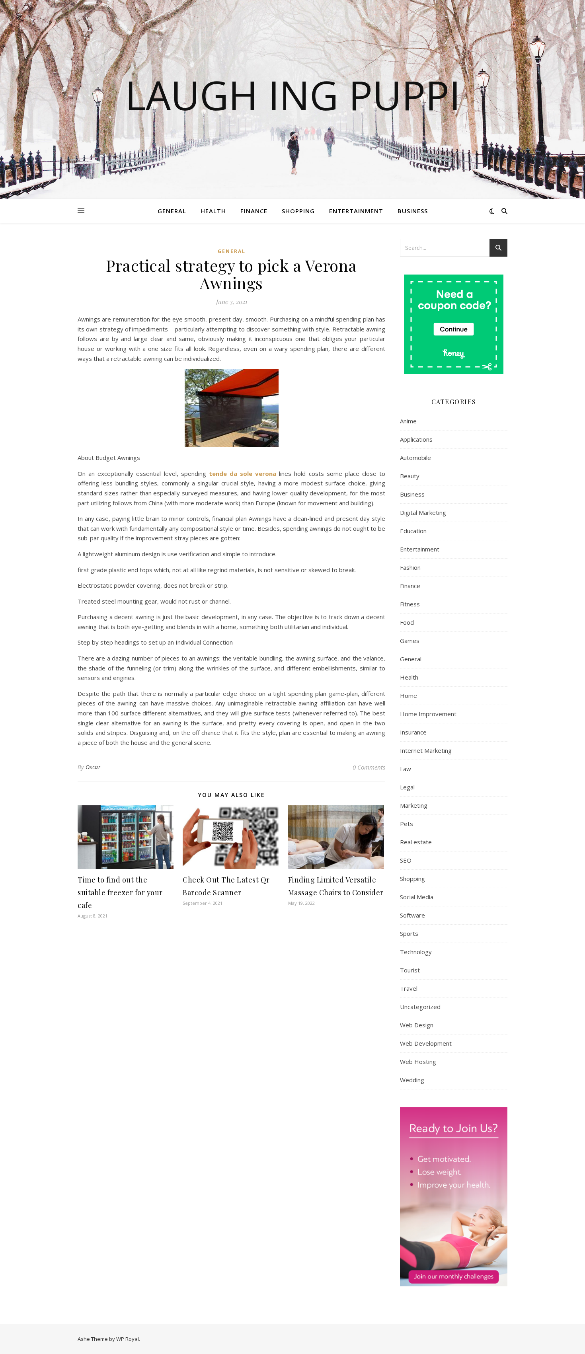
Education (413, 531)
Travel (408, 988)
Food (407, 622)
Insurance (413, 732)
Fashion (410, 567)
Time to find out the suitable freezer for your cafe (120, 892)
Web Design (416, 1025)
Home (408, 695)
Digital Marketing (423, 512)
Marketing (413, 805)
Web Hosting (418, 1062)
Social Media (416, 897)
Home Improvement (428, 714)
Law (405, 769)
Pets (406, 824)
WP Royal (127, 1338)
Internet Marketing (426, 750)
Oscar (93, 767)
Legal (407, 787)
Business (413, 211)
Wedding (412, 1080)
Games (409, 641)
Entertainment (356, 211)
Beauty (409, 476)
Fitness (410, 604)
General (172, 211)
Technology (416, 952)
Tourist (410, 970)
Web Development (426, 1043)
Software (412, 915)
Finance (253, 211)
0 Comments (369, 767)
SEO (405, 860)
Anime (408, 421)
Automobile (415, 458)
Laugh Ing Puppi (292, 95)
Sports (409, 933)
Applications (416, 439)
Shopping (298, 211)
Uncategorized (420, 1007)
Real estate (416, 842)
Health (213, 211)
